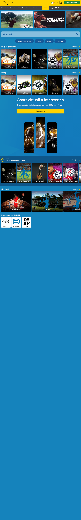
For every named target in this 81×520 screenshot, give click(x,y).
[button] (77, 34)
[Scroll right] (78, 20)
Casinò (28, 8)
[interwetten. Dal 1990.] (7, 3)
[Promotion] (17, 19)
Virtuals (45, 8)
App (51, 8)
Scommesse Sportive (8, 8)
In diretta (21, 8)
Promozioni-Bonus (64, 8)
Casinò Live (37, 8)
